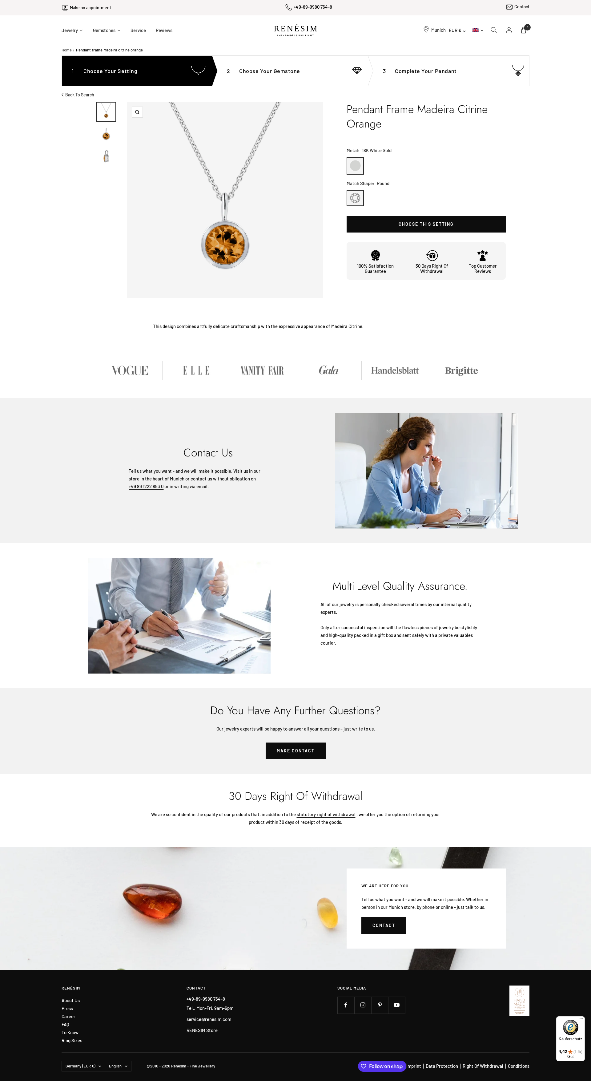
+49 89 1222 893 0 (146, 486)
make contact (296, 750)
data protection (442, 1066)
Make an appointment (90, 7)
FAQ (65, 1024)
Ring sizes (72, 1040)
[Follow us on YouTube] (396, 1005)
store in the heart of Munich (156, 478)
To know (70, 1032)
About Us (71, 1000)
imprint (413, 1066)
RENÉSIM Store (202, 1030)
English (477, 30)
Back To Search (79, 94)
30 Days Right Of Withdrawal (432, 268)
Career (68, 1016)
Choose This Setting (426, 224)
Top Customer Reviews (483, 268)
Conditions (518, 1066)
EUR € (455, 30)
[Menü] (581, 1020)
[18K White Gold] (355, 166)
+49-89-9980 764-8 (313, 7)
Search (494, 30)
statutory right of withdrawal (326, 814)
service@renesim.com (209, 1019)
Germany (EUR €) (80, 1065)
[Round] (355, 198)
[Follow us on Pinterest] (379, 1005)
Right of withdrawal (483, 1066)
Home (67, 49)
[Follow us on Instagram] (362, 1005)
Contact (521, 6)
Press (67, 1008)
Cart (527, 27)
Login (509, 30)
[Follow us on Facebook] (345, 1005)
